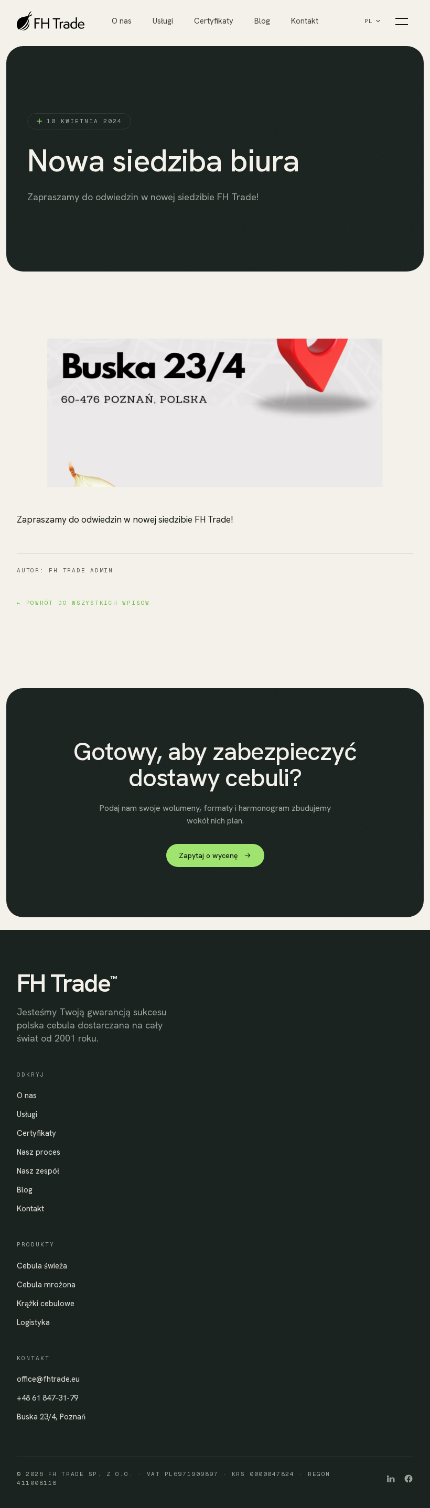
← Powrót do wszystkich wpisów (83, 602)
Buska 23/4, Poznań (51, 1417)
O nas (122, 21)
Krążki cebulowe (45, 1303)
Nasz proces (38, 1152)
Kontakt (304, 21)
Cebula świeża (42, 1266)
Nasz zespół (38, 1171)
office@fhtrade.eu (48, 1379)
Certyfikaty (213, 21)
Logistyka (33, 1322)
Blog (262, 21)
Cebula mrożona (46, 1284)
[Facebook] (408, 1478)
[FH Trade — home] (64, 21)
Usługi (163, 21)
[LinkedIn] (390, 1478)
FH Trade (66, 983)
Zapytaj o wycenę (208, 855)
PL (368, 21)
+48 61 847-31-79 (47, 1398)
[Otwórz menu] (401, 20)
